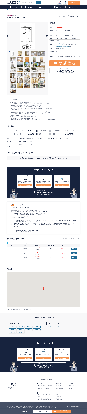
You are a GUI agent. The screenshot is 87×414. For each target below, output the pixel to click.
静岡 (48, 388)
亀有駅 (62, 43)
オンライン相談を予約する (25, 185)
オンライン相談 (71, 385)
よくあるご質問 (71, 390)
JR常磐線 (58, 43)
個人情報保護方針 (59, 399)
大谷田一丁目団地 (13, 10)
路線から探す (43, 379)
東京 (41, 385)
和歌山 (53, 390)
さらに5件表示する (43, 262)
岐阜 (46, 388)
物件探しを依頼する (62, 185)
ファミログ (58, 398)
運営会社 (58, 394)
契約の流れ (58, 386)
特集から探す (51, 379)
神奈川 (44, 385)
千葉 (47, 385)
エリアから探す (36, 379)
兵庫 (44, 390)
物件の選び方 (58, 385)
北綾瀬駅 (67, 46)
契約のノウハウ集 (59, 390)
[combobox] (29, 3)
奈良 (50, 390)
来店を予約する (43, 185)
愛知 (41, 388)
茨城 (51, 385)
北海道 (42, 386)
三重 (44, 388)
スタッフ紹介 (58, 396)
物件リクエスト (71, 388)
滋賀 (48, 390)
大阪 (41, 390)
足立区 (60, 48)
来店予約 (70, 386)
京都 (46, 390)
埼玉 (49, 385)
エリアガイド (40, 392)
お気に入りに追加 (62, 16)
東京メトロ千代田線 (60, 46)
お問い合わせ (74, 2)
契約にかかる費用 (59, 388)
